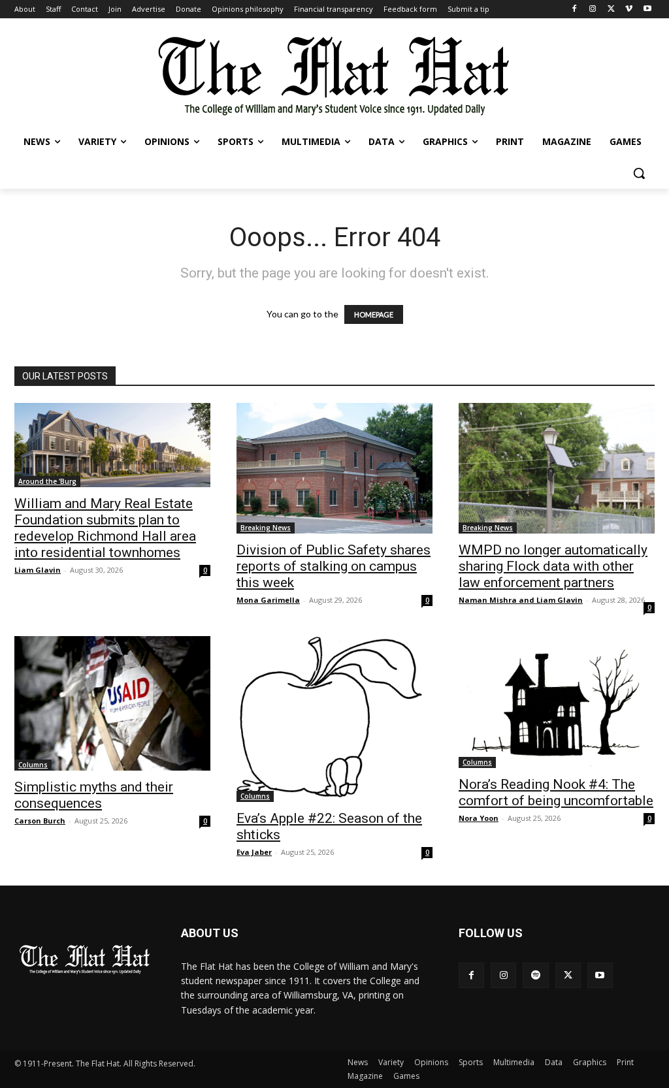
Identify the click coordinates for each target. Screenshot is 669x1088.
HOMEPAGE (373, 314)
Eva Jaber (254, 852)
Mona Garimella (268, 600)
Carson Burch (39, 820)
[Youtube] (647, 9)
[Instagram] (592, 9)
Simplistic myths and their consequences (93, 795)
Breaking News (265, 527)
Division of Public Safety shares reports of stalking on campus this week (334, 566)
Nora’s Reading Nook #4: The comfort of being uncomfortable (556, 792)
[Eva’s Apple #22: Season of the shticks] (334, 719)
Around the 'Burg (47, 481)
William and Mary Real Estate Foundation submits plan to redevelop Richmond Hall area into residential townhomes (105, 528)
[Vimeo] (628, 9)
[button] (639, 173)
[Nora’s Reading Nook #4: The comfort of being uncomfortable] (557, 702)
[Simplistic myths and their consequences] (112, 703)
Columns (33, 764)
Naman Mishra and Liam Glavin (521, 600)
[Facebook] (574, 9)
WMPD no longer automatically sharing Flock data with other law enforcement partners (553, 566)
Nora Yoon (478, 818)
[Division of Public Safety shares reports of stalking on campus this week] (334, 468)
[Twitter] (611, 9)
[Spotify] (535, 975)
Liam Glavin (37, 570)
